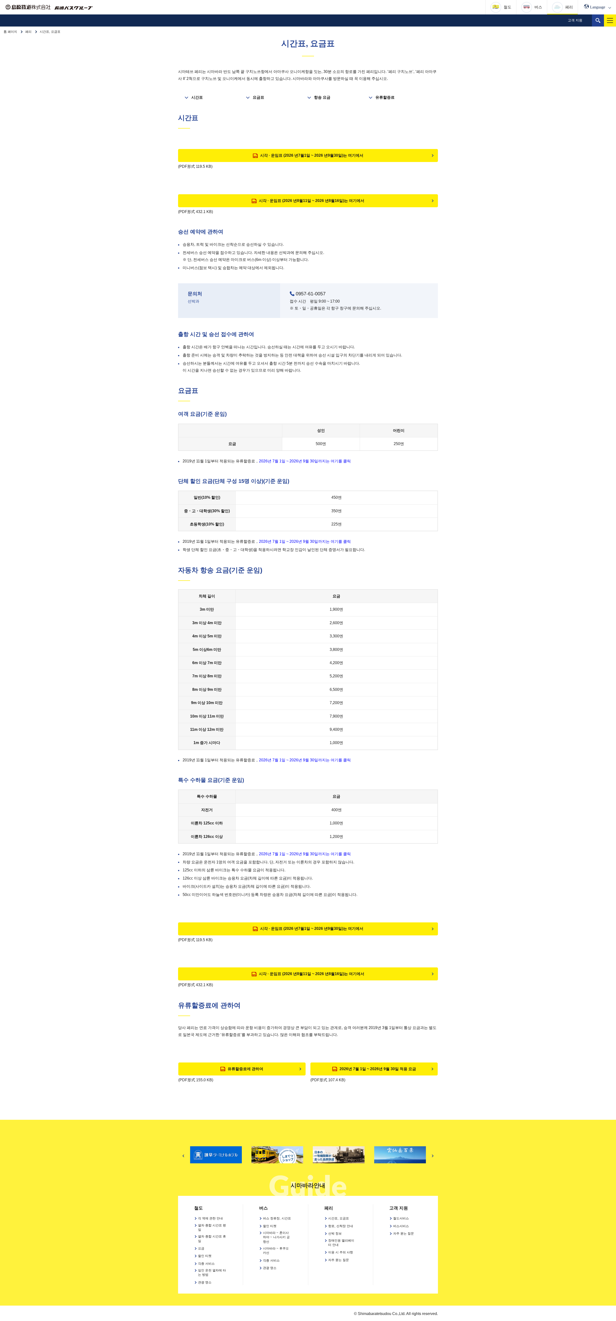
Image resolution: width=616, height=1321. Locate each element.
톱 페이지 (10, 31)
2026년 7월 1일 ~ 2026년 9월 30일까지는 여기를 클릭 (305, 461)
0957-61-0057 (311, 293)
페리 (28, 31)
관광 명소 (269, 1268)
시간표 (197, 97)
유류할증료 (385, 97)
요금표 (258, 97)
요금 (201, 1248)
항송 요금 (322, 97)
